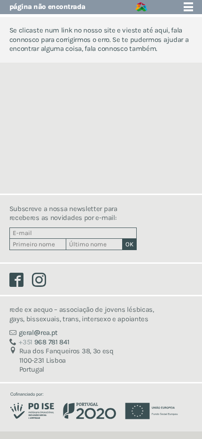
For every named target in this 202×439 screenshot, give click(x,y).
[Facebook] (20, 282)
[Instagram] (42, 282)
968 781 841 (44, 342)
